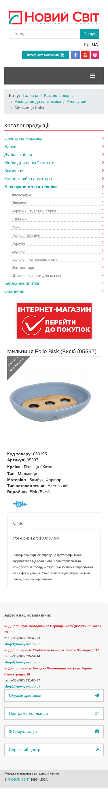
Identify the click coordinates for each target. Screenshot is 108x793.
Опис (18, 523)
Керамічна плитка (21, 283)
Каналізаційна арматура (28, 178)
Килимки (19, 219)
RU (87, 44)
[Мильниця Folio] (50, 401)
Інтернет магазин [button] (43, 55)
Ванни (10, 146)
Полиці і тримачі (26, 235)
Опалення (14, 291)
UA (95, 44)
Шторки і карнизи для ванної (36, 275)
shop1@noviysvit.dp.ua (22, 686)
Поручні (18, 243)
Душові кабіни (18, 154)
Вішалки (19, 203)
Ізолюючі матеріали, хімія (34, 259)
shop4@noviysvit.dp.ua (22, 662)
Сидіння (18, 251)
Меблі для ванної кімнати (29, 162)
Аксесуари (21, 194)
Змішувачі (14, 170)
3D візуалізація (23, 731)
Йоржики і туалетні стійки (34, 211)
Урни (16, 227)
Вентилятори (23, 267)
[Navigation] (92, 75)
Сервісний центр (24, 749)
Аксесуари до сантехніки (30, 186)
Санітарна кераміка (23, 138)
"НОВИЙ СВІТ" (19, 779)
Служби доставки (25, 695)
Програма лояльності (29, 713)
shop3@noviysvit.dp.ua (22, 644)
